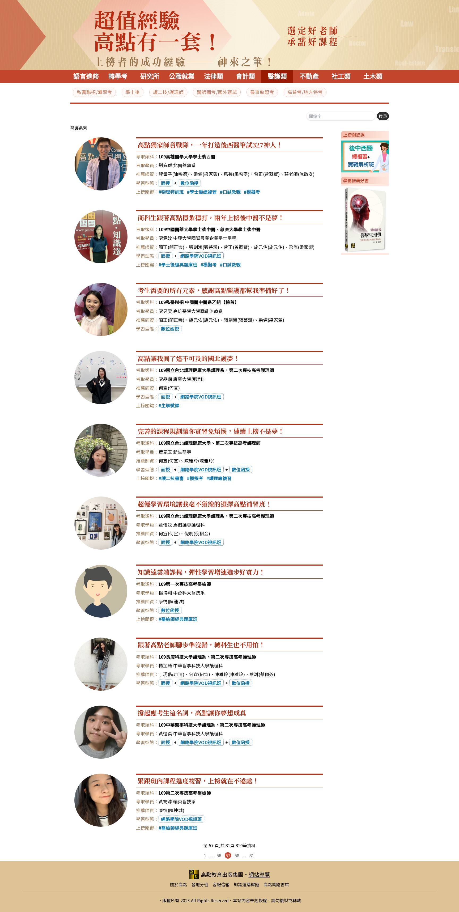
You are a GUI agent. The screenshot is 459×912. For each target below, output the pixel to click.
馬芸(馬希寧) (236, 174)
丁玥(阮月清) (171, 674)
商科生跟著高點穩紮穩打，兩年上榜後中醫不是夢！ (211, 217)
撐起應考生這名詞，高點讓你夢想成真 (192, 712)
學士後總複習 (203, 192)
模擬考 (253, 192)
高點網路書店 (276, 884)
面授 (165, 183)
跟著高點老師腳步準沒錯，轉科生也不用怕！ (201, 644)
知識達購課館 (246, 884)
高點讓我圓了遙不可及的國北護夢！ (189, 358)
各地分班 (199, 884)
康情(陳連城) (171, 601)
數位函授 (189, 183)
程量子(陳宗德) (174, 174)
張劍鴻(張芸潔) (204, 247)
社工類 (341, 76)
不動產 (309, 76)
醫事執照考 (262, 92)
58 (237, 855)
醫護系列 (78, 128)
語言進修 (86, 76)
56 (218, 855)
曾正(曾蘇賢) (267, 174)
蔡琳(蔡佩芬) (262, 674)
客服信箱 (221, 884)
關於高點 (178, 884)
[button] (339, 155)
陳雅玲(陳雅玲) (199, 460)
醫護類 (277, 76)
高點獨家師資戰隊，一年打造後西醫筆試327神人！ (210, 144)
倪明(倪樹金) (197, 533)
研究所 (149, 76)
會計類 (245, 76)
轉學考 (118, 76)
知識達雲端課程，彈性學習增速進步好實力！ (201, 571)
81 (251, 855)
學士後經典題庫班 (179, 264)
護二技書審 (172, 478)
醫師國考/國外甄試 (217, 92)
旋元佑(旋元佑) (269, 247)
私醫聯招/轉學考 (94, 92)
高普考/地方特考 (305, 92)
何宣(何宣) (169, 388)
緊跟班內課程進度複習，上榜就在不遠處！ (198, 780)
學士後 (132, 92)
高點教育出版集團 (222, 874)
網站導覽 (259, 874)
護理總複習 (220, 478)
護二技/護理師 (168, 92)
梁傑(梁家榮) (206, 174)
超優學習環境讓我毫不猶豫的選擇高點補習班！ (204, 503)
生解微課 (170, 405)
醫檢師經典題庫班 (179, 619)
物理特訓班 (172, 192)
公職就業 (181, 76)
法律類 (213, 76)
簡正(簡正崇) (171, 247)
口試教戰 (232, 192)
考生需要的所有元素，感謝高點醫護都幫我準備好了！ (214, 290)
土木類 (372, 76)
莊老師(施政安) (299, 174)
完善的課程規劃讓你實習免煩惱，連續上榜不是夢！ (211, 431)
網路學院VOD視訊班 (200, 256)
